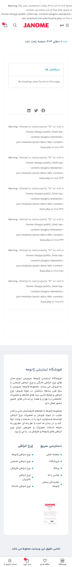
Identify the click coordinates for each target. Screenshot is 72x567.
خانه (65, 42)
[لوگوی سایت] (36, 25)
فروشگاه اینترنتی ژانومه (43, 369)
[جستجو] (15, 25)
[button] (43, 110)
